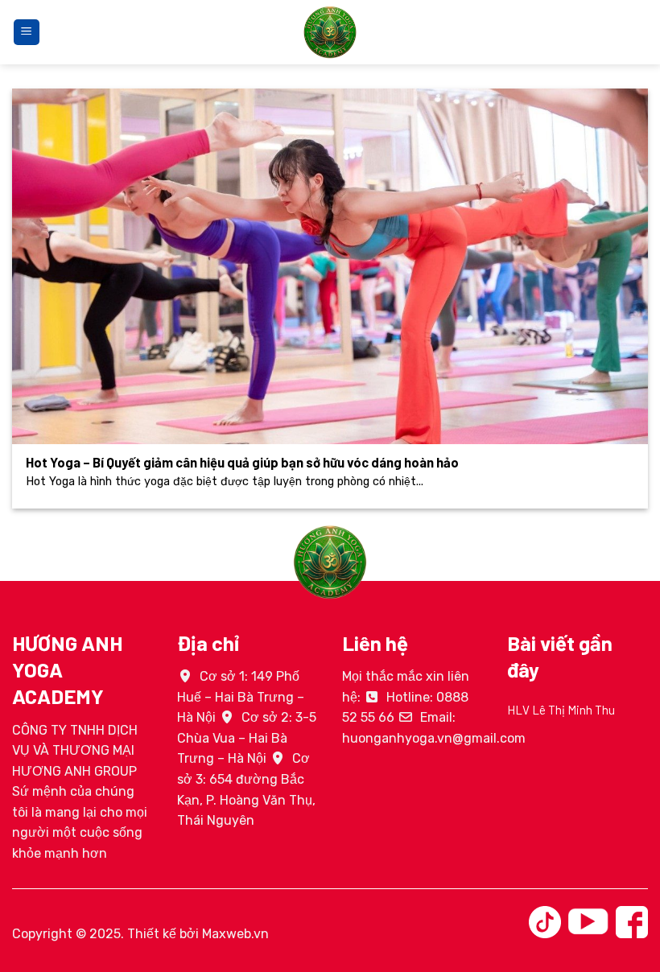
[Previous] (504, 732)
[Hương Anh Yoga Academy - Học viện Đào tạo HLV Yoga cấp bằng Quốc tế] (330, 32)
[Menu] (26, 32)
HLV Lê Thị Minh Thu (561, 709)
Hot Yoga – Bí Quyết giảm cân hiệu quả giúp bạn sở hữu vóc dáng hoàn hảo (242, 462)
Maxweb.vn (235, 933)
